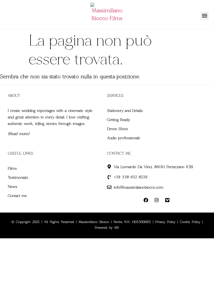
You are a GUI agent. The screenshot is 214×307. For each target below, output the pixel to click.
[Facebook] (146, 200)
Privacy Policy (165, 222)
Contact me (17, 195)
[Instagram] (156, 200)
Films (12, 168)
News (12, 186)
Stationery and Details (125, 110)
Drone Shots (117, 128)
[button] (204, 15)
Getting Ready (118, 119)
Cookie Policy (190, 222)
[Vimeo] (167, 200)
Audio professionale (123, 138)
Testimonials (18, 177)
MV (116, 228)
